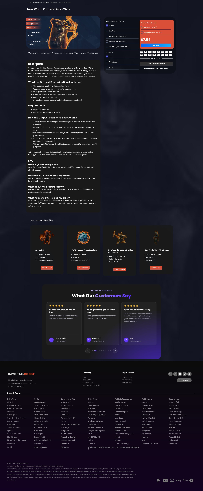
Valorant (118, 440)
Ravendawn (147, 434)
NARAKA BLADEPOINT (123, 427)
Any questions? (156, 58)
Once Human (93, 405)
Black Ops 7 (12, 415)
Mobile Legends (40, 447)
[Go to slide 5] (101, 350)
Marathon (38, 431)
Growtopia (38, 434)
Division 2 (65, 415)
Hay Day (145, 437)
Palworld (91, 418)
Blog (84, 377)
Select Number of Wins (115, 21)
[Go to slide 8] (106, 350)
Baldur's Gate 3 (175, 431)
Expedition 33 (39, 437)
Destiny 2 (65, 444)
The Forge (65, 427)
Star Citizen (12, 437)
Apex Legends (39, 402)
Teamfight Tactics (41, 405)
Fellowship (119, 424)
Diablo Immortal (41, 415)
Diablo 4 (91, 444)
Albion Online (39, 418)
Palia (90, 434)
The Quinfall (174, 402)
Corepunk (11, 424)
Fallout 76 (173, 444)
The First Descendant (97, 412)
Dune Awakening (122, 444)
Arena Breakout (148, 412)
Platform (109, 52)
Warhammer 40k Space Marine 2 (101, 448)
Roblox (90, 402)
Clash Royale (147, 405)
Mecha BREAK (120, 402)
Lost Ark (145, 402)
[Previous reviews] (87, 350)
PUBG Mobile (147, 399)
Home (29, 2)
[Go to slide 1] (92, 350)
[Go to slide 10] (110, 350)
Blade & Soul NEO (176, 418)
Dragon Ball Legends (96, 431)
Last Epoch (119, 418)
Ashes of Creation (41, 421)
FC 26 (63, 421)
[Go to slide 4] (99, 350)
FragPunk (65, 431)
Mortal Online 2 (67, 434)
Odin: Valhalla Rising (42, 440)
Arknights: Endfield (69, 437)
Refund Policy (127, 383)
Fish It (90, 440)
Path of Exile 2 (174, 437)
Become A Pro (88, 383)
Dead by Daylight (176, 412)
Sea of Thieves (13, 421)
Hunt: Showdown (175, 421)
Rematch (65, 447)
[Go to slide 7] (105, 350)
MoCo (36, 399)
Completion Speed (148, 23)
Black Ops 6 (39, 408)
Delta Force (146, 408)
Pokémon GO (120, 431)
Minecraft (146, 415)
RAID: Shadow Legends (70, 424)
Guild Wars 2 (93, 399)
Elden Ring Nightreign (97, 415)
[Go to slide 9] (108, 350)
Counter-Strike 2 (14, 405)
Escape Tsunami (68, 440)
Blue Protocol (120, 421)
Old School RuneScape (16, 418)
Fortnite (64, 412)
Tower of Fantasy (14, 427)
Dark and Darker (14, 434)
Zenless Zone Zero (95, 427)
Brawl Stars (11, 444)
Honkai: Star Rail (148, 418)
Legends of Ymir (94, 424)
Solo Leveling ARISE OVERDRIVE (127, 447)
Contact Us (87, 380)
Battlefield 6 (174, 405)
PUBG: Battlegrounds (123, 399)
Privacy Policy (127, 380)
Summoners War (68, 399)
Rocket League (67, 405)
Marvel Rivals (39, 412)
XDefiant (10, 412)
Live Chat (184, 380)
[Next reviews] (115, 350)
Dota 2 (10, 402)
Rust (144, 440)
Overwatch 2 (66, 402)
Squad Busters (175, 434)
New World (146, 424)
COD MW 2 (38, 444)
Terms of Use (127, 377)
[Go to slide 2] (94, 350)
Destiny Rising (174, 399)
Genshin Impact (121, 412)
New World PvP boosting (41, 2)
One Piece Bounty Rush (124, 434)
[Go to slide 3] (97, 350)
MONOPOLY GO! (94, 437)
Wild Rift (172, 427)
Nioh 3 (117, 437)
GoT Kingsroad (148, 421)
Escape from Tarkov (150, 444)
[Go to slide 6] (103, 350)
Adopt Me (146, 431)
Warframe (38, 424)
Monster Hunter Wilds (178, 415)
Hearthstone (147, 427)
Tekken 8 (118, 415)
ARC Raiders (174, 408)
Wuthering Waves (95, 421)
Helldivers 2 (173, 440)
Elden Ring (11, 399)
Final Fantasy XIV (68, 418)
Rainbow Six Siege (14, 408)
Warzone (91, 408)
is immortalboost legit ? (91, 385)
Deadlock (119, 408)
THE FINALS (65, 408)
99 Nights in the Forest (16, 440)
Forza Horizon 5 (40, 427)
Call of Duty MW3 (122, 405)
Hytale (9, 431)
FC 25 (9, 447)
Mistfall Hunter (175, 424)
